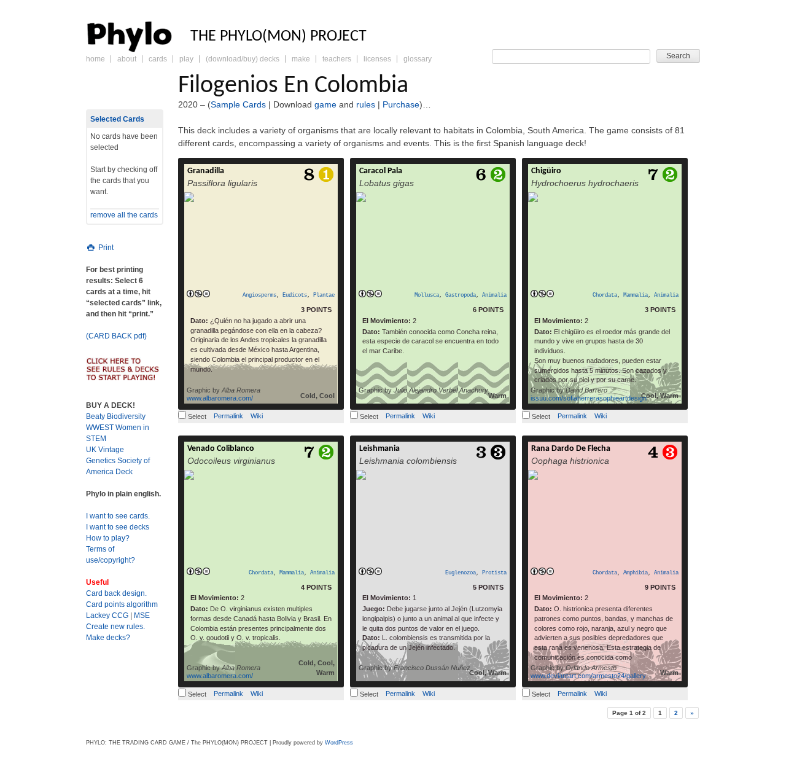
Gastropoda (460, 295)
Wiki (257, 416)
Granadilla (205, 171)
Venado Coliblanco (220, 448)
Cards (158, 59)
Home (95, 59)
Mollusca (426, 295)
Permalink (228, 416)
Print (105, 247)
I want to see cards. (118, 516)
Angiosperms (259, 295)
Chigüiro (546, 171)
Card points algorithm (122, 604)
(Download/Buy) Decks (242, 59)
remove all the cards (124, 215)
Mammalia (635, 295)
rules (365, 104)
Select (196, 416)
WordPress (339, 743)
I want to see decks (117, 527)
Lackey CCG (107, 615)
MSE (142, 615)
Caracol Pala (380, 171)
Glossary (417, 59)
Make (301, 59)
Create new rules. (115, 626)
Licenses (377, 59)
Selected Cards (117, 119)
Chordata (605, 295)
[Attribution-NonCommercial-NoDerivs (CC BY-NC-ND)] (198, 294)
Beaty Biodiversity (116, 416)
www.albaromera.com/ (220, 398)
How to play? (108, 538)
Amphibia (635, 573)
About (126, 59)
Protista (494, 573)
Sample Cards (238, 104)
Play (186, 59)
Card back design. (116, 593)
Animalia (494, 295)
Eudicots (294, 295)
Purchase (401, 104)
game (325, 104)
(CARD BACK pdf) (116, 336)
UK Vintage (105, 449)
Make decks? (108, 637)
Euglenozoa (460, 573)
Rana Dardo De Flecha (570, 448)
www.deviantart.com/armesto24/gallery (588, 675)
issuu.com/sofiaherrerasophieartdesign (589, 398)
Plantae (324, 295)
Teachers (336, 59)
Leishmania (379, 448)
